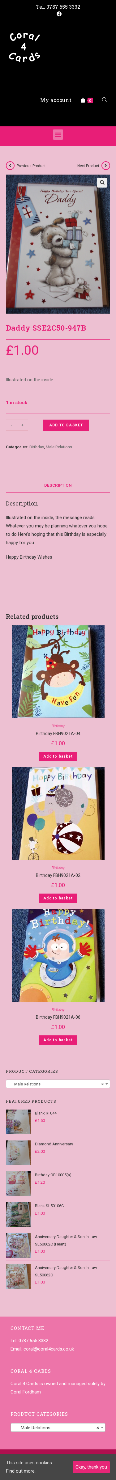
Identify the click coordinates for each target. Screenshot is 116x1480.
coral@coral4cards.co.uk (49, 1349)
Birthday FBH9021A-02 (58, 875)
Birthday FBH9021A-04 (58, 733)
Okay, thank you (91, 1467)
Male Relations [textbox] (56, 1084)
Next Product (88, 166)
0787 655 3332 (63, 6)
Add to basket (66, 425)
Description (58, 485)
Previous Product (31, 166)
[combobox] (58, 1084)
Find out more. (21, 1471)
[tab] (58, 485)
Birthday (36, 447)
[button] (58, 134)
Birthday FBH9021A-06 (58, 1017)
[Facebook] (58, 14)
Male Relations (59, 447)
